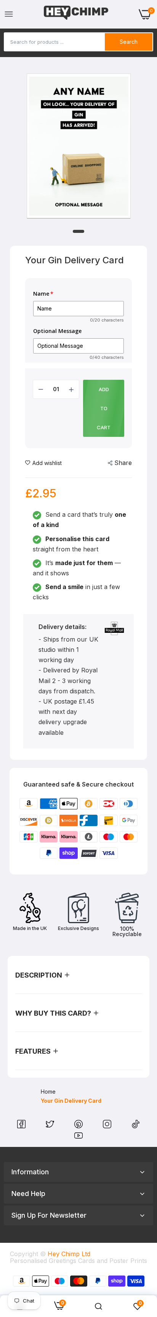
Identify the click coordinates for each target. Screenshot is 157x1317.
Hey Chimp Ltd (69, 1254)
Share (123, 463)
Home (48, 1091)
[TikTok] (136, 1126)
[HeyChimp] (76, 14)
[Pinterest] (79, 1126)
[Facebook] (22, 1126)
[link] (98, 1306)
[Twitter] (51, 1126)
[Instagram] (108, 1126)
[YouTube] (78, 1137)
